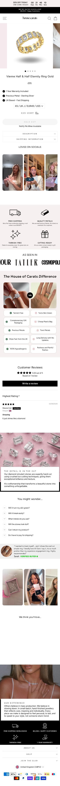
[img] (8, 404)
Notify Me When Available (30, 126)
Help (29, 754)
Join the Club (29, 761)
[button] (12, 652)
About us (29, 748)
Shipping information (30, 139)
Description (30, 134)
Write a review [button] (30, 383)
